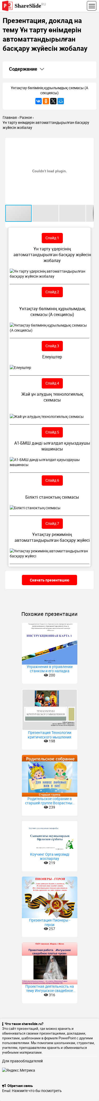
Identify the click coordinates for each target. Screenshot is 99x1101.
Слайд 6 (52, 480)
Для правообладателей (22, 1060)
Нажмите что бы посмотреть (37, 1090)
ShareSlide (30, 5)
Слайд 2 (52, 291)
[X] (53, 101)
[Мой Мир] (61, 101)
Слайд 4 (52, 383)
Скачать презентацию (49, 580)
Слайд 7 (52, 523)
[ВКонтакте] (38, 101)
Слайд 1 (52, 237)
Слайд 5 (52, 432)
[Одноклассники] (46, 101)
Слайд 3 (52, 345)
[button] (89, 142)
